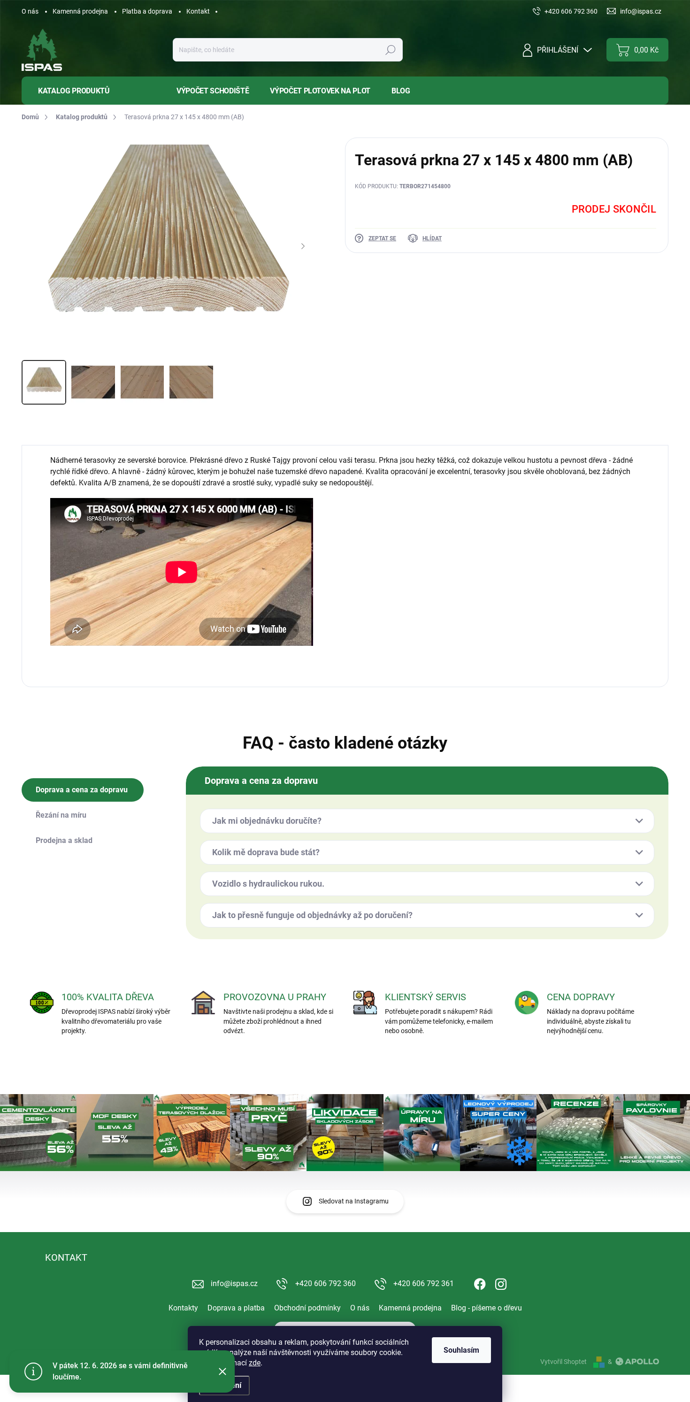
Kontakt (198, 11)
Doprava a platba (236, 1307)
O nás (30, 11)
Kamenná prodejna (80, 11)
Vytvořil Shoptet (563, 1361)
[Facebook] (480, 1282)
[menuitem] (92, 91)
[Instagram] (501, 1282)
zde (255, 1362)
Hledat (390, 50)
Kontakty (183, 1307)
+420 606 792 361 (423, 1283)
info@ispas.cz (234, 1283)
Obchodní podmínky (307, 1307)
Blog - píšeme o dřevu (486, 1307)
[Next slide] (303, 246)
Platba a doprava (147, 11)
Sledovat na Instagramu (354, 1201)
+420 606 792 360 (325, 1283)
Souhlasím (461, 1350)
